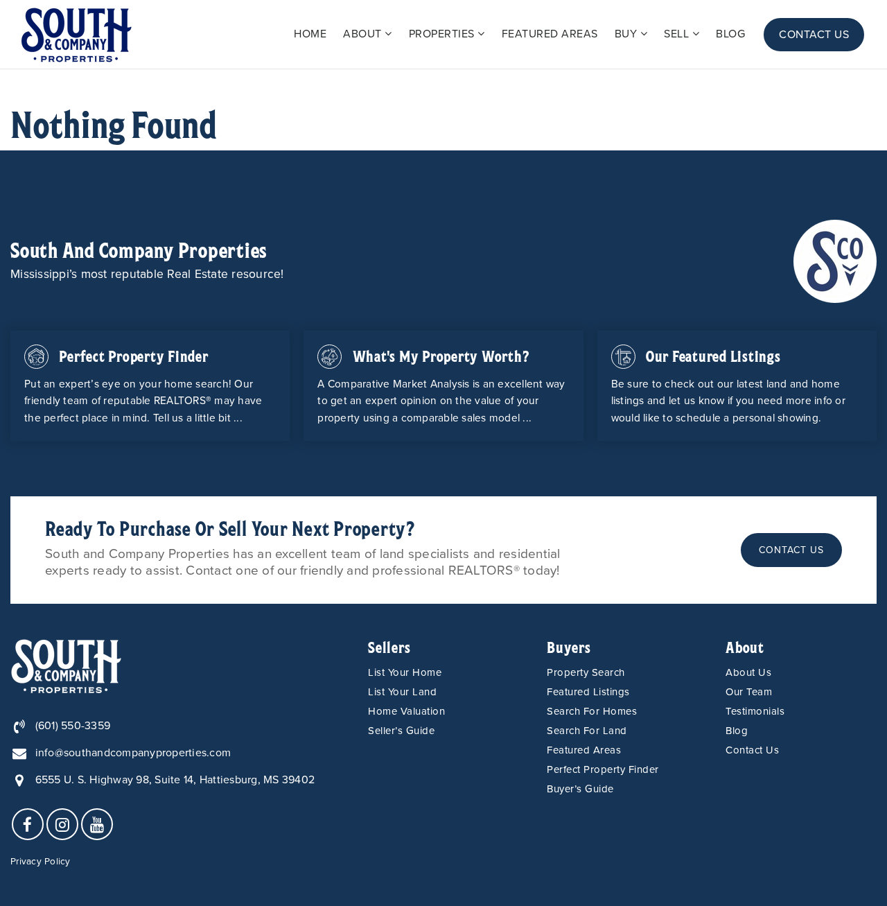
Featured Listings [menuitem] (588, 692)
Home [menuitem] (310, 34)
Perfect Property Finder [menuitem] (603, 769)
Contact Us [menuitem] (814, 35)
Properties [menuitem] (443, 34)
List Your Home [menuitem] (404, 672)
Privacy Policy (40, 861)
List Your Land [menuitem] (402, 692)
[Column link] (150, 386)
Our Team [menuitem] (749, 692)
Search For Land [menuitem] (587, 730)
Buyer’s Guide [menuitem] (580, 789)
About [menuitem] (364, 34)
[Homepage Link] (835, 260)
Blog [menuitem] (730, 34)
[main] (443, 109)
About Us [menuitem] (748, 672)
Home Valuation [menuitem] (406, 711)
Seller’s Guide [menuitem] (401, 730)
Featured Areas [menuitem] (550, 34)
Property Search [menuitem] (586, 672)
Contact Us (791, 550)
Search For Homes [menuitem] (592, 711)
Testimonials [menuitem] (755, 711)
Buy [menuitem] (627, 34)
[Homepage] (76, 34)
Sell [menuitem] (678, 34)
